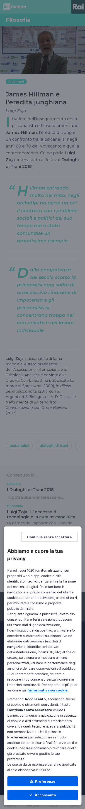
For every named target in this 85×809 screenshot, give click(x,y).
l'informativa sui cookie (47, 690)
